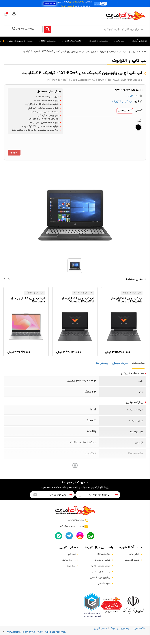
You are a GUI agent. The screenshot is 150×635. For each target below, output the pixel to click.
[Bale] (58, 535)
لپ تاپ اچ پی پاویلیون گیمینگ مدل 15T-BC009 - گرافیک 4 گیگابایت (55, 51)
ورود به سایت (69, 560)
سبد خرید (71, 565)
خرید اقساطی (104, 583)
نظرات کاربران (120, 363)
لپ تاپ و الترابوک (107, 51)
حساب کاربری (68, 547)
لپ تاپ (122, 51)
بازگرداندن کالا (104, 554)
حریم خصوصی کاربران (100, 565)
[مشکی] (138, 127)
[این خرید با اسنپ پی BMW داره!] (75, 3)
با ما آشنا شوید (130, 547)
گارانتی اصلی (125, 110)
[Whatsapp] (90, 535)
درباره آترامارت (132, 560)
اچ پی (93, 51)
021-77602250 (25, 29)
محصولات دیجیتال (137, 51)
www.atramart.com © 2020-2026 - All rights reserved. (36, 632)
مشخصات (138, 363)
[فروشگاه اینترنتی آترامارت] (125, 22)
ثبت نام (72, 554)
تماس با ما (134, 554)
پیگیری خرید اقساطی (100, 577)
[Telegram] (69, 535)
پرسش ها (102, 363)
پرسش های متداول (101, 571)
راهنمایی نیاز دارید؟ (99, 547)
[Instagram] (80, 535)
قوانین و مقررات (102, 560)
